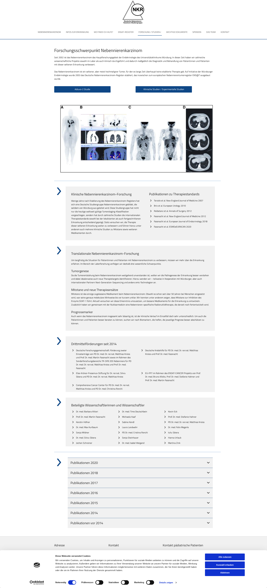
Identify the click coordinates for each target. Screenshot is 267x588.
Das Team (211, 32)
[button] (82, 89)
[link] (150, 32)
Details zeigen (166, 582)
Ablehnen (225, 572)
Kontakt (225, 32)
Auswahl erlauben (225, 565)
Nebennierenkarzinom (49, 32)
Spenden (196, 32)
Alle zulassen (224, 557)
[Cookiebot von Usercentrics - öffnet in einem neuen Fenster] (37, 582)
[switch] (99, 582)
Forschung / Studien (149, 32)
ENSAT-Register (126, 32)
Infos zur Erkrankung (77, 32)
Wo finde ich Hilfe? (103, 32)
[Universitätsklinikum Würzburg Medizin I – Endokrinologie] (133, 12)
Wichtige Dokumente (176, 32)
